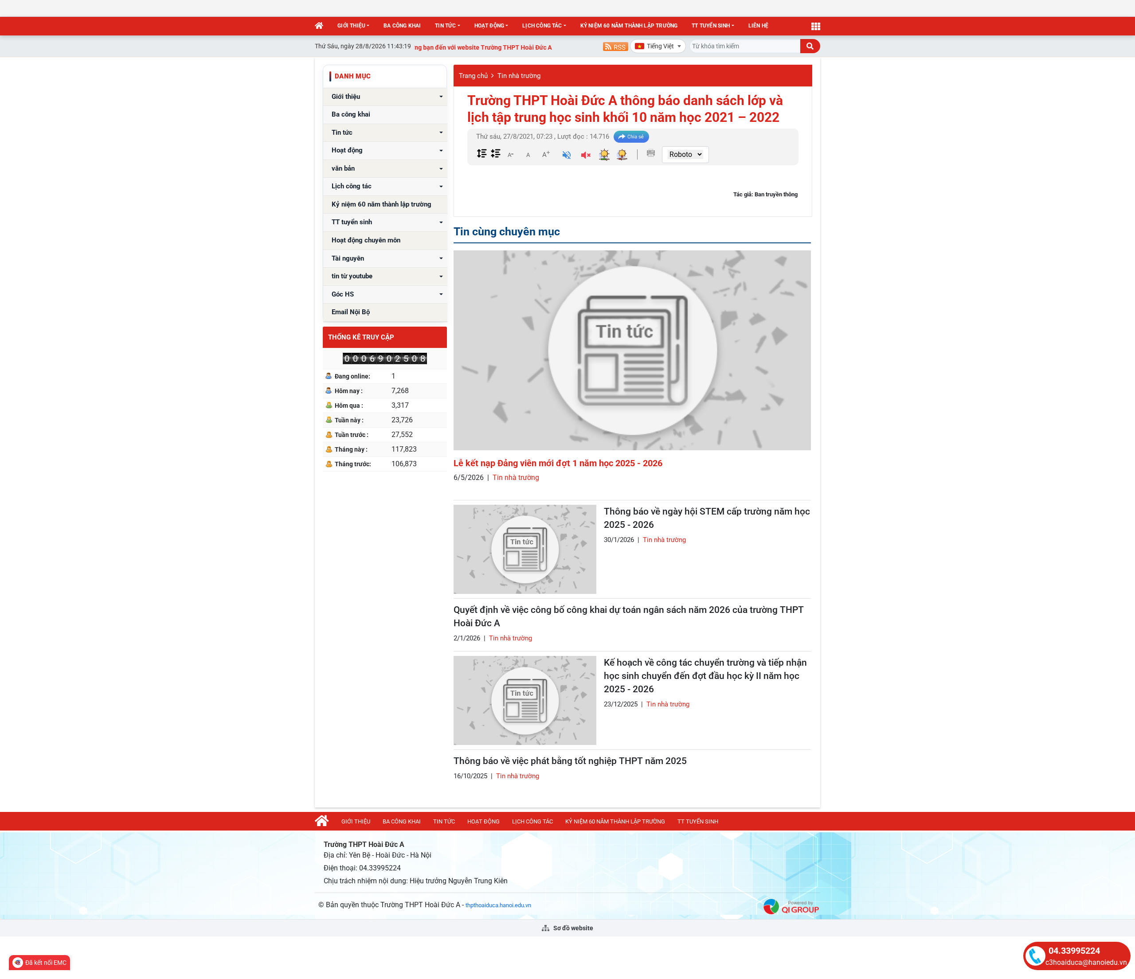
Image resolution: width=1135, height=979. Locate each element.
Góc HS (343, 294)
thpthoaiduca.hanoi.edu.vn (498, 905)
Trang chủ (473, 76)
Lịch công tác (542, 26)
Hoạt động (489, 26)
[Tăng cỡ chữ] (545, 154)
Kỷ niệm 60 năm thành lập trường (629, 26)
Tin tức (445, 26)
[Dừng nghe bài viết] (586, 156)
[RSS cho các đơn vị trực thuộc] (615, 46)
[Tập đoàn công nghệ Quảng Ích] (791, 905)
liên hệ (758, 26)
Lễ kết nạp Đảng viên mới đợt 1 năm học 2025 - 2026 (558, 463)
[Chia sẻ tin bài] (631, 137)
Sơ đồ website (572, 928)
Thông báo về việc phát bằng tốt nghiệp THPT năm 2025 (570, 761)
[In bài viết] (651, 153)
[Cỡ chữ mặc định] (528, 154)
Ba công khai (402, 26)
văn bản (343, 168)
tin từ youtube (352, 276)
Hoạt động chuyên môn (366, 240)
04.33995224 (1074, 950)
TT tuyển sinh (711, 26)
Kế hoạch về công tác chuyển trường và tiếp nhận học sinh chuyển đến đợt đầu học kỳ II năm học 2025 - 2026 (705, 675)
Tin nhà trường (518, 76)
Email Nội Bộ (351, 312)
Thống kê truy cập (361, 337)
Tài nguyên (348, 258)
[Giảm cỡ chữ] (510, 154)
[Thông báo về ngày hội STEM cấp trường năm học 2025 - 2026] (525, 549)
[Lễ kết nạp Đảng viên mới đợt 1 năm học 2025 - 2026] (632, 350)
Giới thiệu (351, 26)
